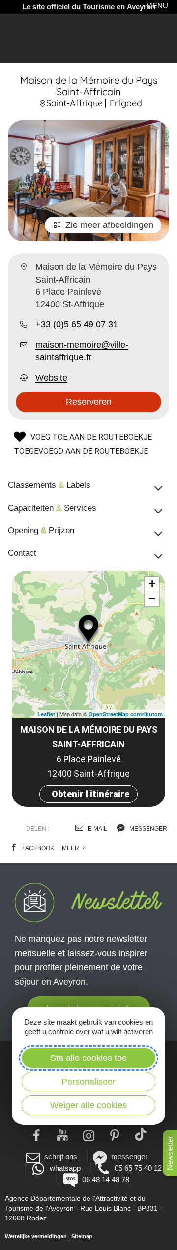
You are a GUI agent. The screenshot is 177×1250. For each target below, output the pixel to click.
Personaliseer (88, 1082)
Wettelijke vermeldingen (36, 1236)
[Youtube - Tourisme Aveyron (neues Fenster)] (63, 1134)
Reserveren (89, 402)
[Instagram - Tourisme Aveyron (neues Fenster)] (89, 1134)
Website (51, 378)
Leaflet (46, 714)
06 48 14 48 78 (105, 1179)
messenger (147, 828)
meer (71, 848)
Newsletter (170, 1153)
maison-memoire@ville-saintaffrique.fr (81, 351)
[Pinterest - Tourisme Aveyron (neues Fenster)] (115, 1134)
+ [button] (152, 583)
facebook (37, 848)
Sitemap (81, 1236)
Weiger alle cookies (88, 1105)
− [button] (152, 598)
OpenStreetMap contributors (125, 714)
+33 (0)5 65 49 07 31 (76, 324)
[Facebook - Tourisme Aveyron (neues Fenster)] (37, 1134)
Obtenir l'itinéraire (90, 794)
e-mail (96, 828)
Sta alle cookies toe (88, 1058)
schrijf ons (60, 1157)
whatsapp (65, 1168)
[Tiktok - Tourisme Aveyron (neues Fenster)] (141, 1134)
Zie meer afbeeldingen (109, 225)
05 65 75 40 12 (138, 1168)
